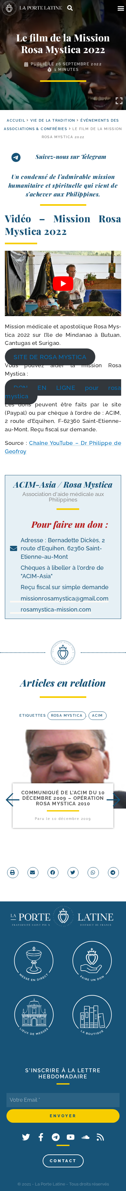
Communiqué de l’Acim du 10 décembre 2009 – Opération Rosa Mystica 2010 (63, 798)
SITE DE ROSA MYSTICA (50, 356)
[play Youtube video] (63, 283)
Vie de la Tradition (52, 120)
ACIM (97, 715)
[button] (120, 8)
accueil (16, 120)
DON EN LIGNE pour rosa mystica (63, 392)
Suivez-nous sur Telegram (71, 156)
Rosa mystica (67, 715)
